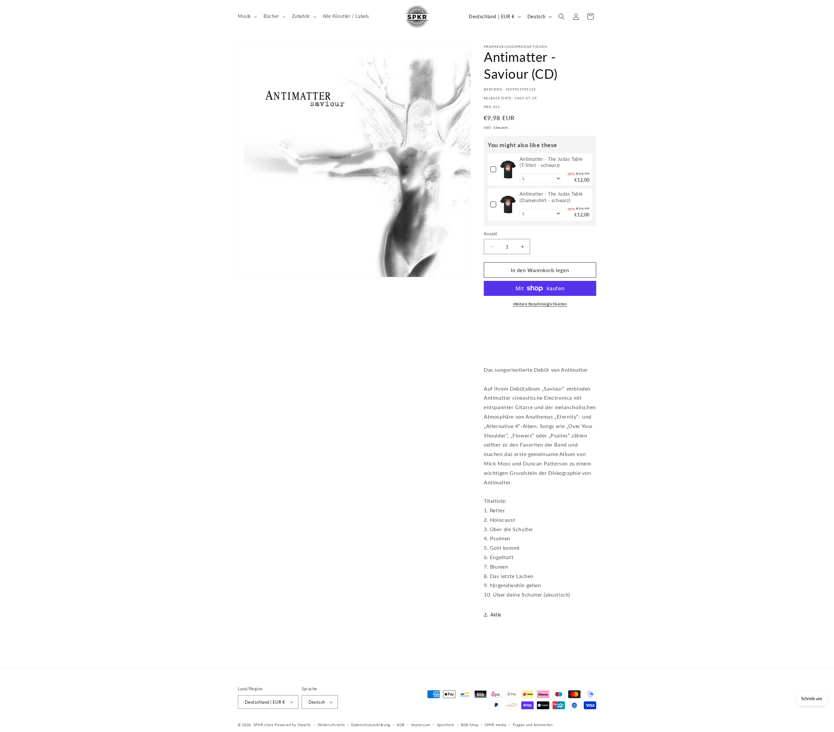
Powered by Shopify (293, 725)
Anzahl (490, 233)
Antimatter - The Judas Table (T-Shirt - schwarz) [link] (551, 162)
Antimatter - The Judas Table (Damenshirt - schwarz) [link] (551, 197)
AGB (401, 725)
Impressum (420, 725)
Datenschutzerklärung (370, 725)
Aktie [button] (495, 614)
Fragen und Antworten (533, 725)
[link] (508, 169)
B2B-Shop (470, 725)
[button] (247, 16)
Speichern (445, 725)
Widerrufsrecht (331, 725)
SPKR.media (495, 725)
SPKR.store (263, 725)
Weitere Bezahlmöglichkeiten (540, 303)
